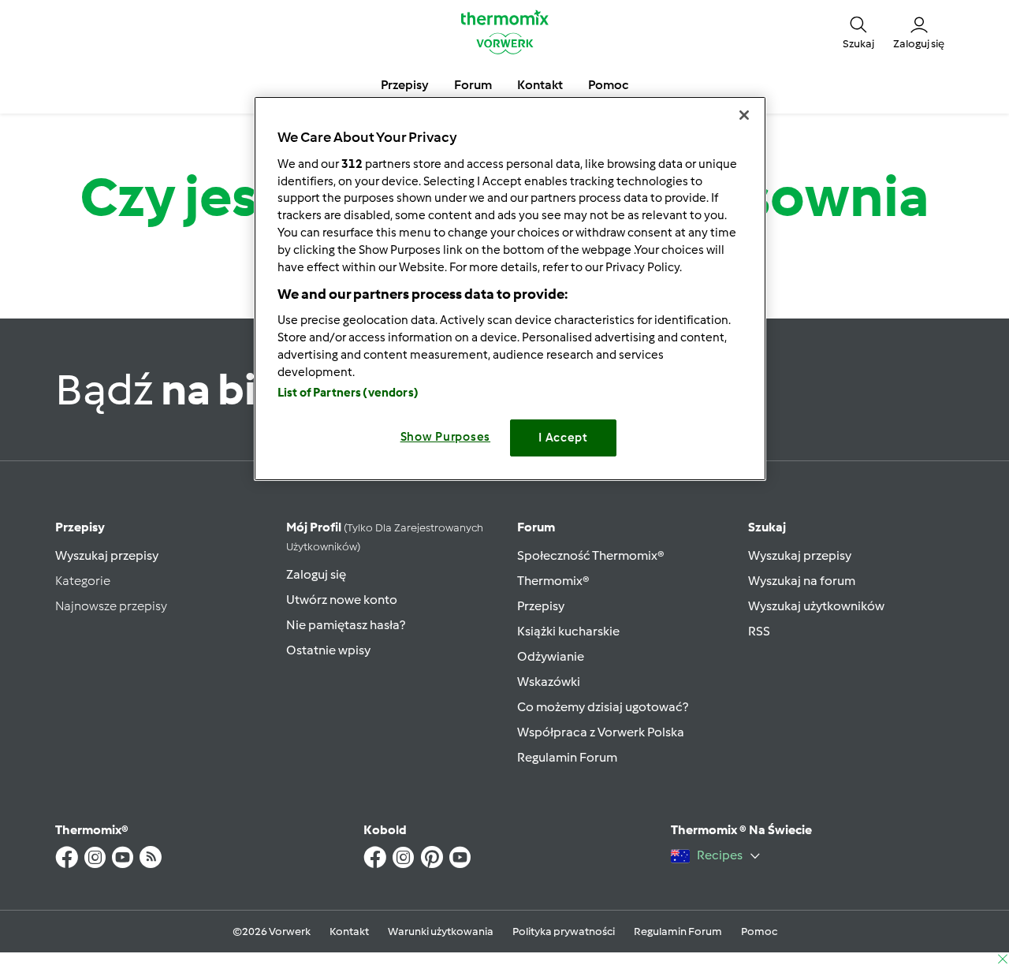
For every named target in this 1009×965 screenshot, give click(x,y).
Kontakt (349, 931)
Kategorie (82, 580)
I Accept (563, 437)
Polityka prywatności (563, 931)
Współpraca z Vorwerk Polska (600, 732)
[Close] (744, 115)
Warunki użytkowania (440, 931)
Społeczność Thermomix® (591, 555)
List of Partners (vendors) (348, 393)
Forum (536, 527)
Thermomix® (553, 580)
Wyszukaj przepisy (106, 555)
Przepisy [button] (405, 84)
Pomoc (759, 931)
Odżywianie (550, 656)
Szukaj (767, 527)
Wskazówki (548, 681)
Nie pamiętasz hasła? (345, 624)
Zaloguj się (316, 574)
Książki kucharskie (568, 631)
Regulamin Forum (567, 757)
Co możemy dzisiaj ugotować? (602, 706)
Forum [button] (473, 84)
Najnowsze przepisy (111, 605)
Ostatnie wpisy (328, 650)
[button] (858, 31)
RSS (759, 631)
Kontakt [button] (540, 84)
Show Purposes (445, 437)
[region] (510, 288)
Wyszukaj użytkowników (816, 605)
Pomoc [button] (608, 84)
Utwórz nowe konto (341, 599)
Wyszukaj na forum (801, 580)
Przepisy (80, 527)
